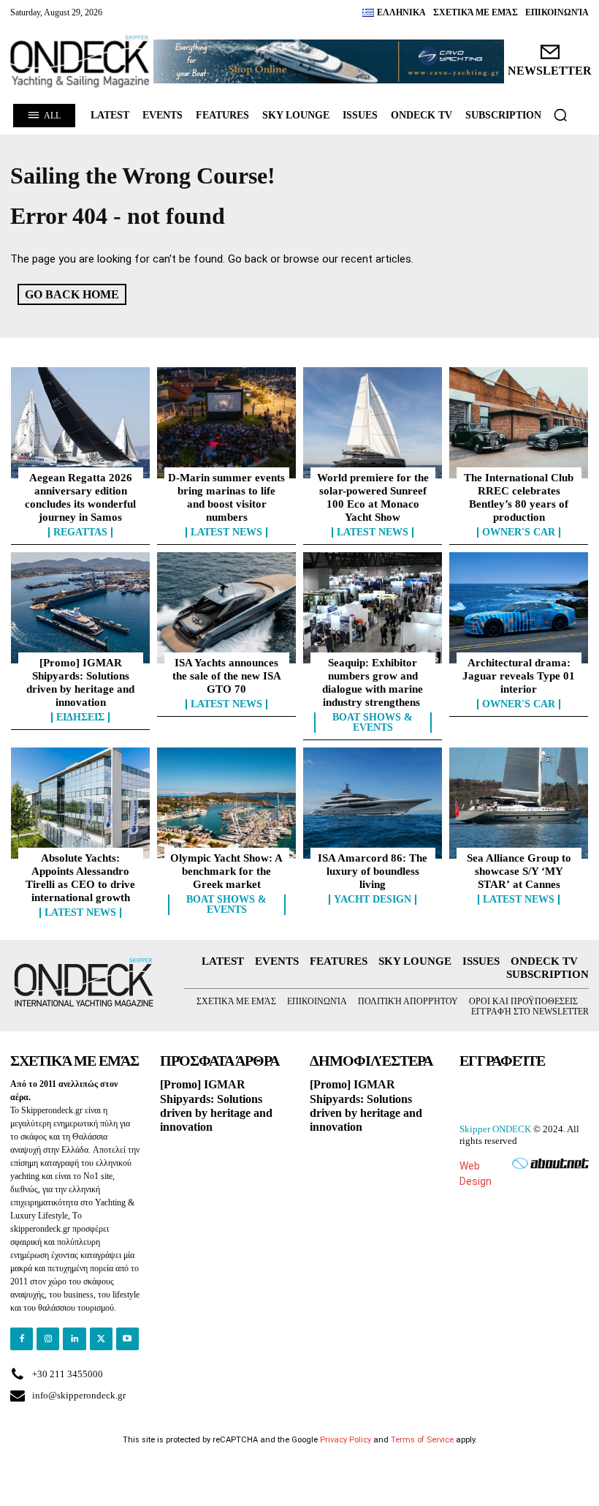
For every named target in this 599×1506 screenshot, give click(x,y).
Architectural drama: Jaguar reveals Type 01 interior (518, 676)
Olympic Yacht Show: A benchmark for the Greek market (226, 871)
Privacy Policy (345, 1440)
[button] (560, 114)
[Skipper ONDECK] (80, 61)
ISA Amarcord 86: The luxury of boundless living (372, 871)
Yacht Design (372, 900)
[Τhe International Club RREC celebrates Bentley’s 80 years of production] (518, 422)
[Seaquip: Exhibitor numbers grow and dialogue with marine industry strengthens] (372, 607)
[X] (101, 1339)
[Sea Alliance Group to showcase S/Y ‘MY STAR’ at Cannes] (518, 803)
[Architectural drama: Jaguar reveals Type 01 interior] (518, 607)
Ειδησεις (80, 717)
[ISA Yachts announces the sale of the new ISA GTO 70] (226, 607)
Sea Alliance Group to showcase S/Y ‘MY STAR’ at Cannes (519, 871)
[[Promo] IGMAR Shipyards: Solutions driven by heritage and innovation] (80, 607)
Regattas (80, 532)
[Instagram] (48, 1339)
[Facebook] (21, 1339)
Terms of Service (422, 1440)
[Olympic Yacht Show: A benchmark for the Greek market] (226, 803)
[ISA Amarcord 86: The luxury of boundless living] (372, 803)
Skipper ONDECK (495, 1128)
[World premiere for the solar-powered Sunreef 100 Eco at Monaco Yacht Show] (372, 422)
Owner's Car (518, 532)
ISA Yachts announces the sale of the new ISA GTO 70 (226, 676)
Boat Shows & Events (372, 722)
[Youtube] (127, 1339)
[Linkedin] (74, 1339)
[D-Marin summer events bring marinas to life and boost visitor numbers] (226, 422)
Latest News (226, 532)
